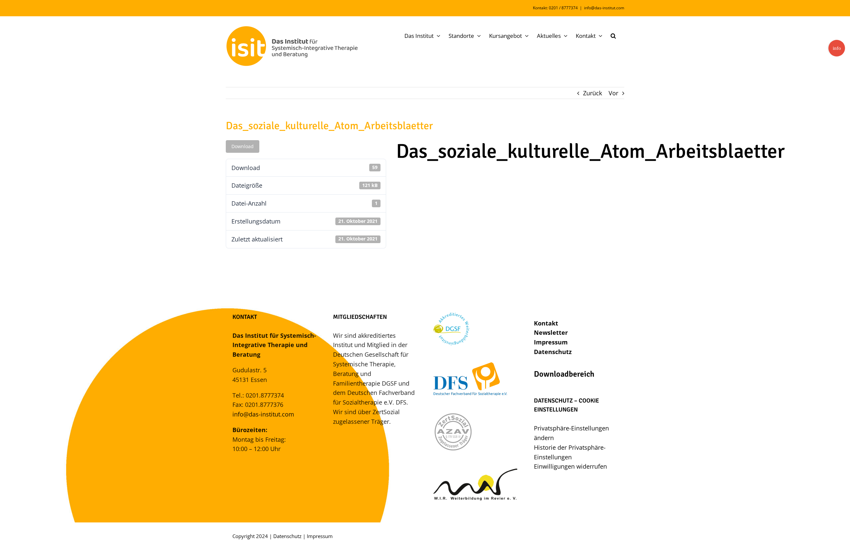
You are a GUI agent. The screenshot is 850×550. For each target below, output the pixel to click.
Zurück (592, 93)
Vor (613, 93)
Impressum (551, 342)
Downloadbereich (564, 374)
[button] (613, 35)
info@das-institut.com (604, 8)
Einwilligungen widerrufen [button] (570, 466)
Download (242, 146)
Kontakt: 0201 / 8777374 (555, 8)
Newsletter (551, 332)
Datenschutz (553, 352)
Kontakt (546, 323)
